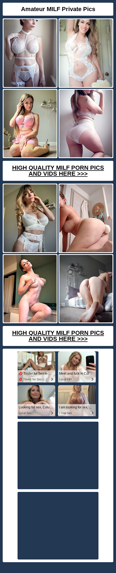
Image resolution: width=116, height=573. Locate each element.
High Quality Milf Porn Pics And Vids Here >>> (58, 170)
